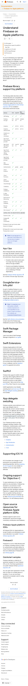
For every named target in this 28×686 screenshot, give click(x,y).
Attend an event (5, 635)
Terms (2, 679)
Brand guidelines (5, 651)
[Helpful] (12, 21)
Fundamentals (8, 17)
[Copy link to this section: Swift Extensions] (22, 343)
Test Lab (16, 235)
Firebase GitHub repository (14, 275)
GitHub (3, 619)
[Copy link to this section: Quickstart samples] (22, 557)
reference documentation (15, 496)
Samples (3, 615)
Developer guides (5, 610)
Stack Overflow (5, 644)
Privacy (7, 679)
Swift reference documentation (15, 319)
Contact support (5, 642)
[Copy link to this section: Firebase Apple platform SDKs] (9, 527)
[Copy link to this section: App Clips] (13, 249)
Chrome (3, 665)
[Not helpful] (14, 21)
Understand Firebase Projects (14, 315)
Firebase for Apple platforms (14, 9)
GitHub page (8, 552)
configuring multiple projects (11, 300)
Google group (4, 646)
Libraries (3, 617)
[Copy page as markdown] (9, 38)
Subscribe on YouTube (6, 633)
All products (4, 673)
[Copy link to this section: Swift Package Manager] (14, 332)
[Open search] (17, 2)
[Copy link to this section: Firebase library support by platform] (4, 92)
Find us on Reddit (5, 628)
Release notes (4, 649)
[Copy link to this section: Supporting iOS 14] (4, 457)
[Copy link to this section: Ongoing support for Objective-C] (21, 478)
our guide (18, 337)
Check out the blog (5, 626)
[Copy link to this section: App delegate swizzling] (14, 401)
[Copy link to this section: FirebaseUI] (14, 541)
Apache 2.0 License (5, 596)
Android (3, 663)
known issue (16, 389)
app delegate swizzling (11, 391)
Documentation (6, 6)
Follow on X (3, 630)
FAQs (2, 654)
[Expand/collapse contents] (12, 43)
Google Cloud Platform (6, 670)
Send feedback (9, 23)
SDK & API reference (6, 612)
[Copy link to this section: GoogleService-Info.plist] (14, 285)
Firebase (5, 14)
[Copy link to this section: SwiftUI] (12, 371)
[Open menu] (2, 2)
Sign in (24, 1)
